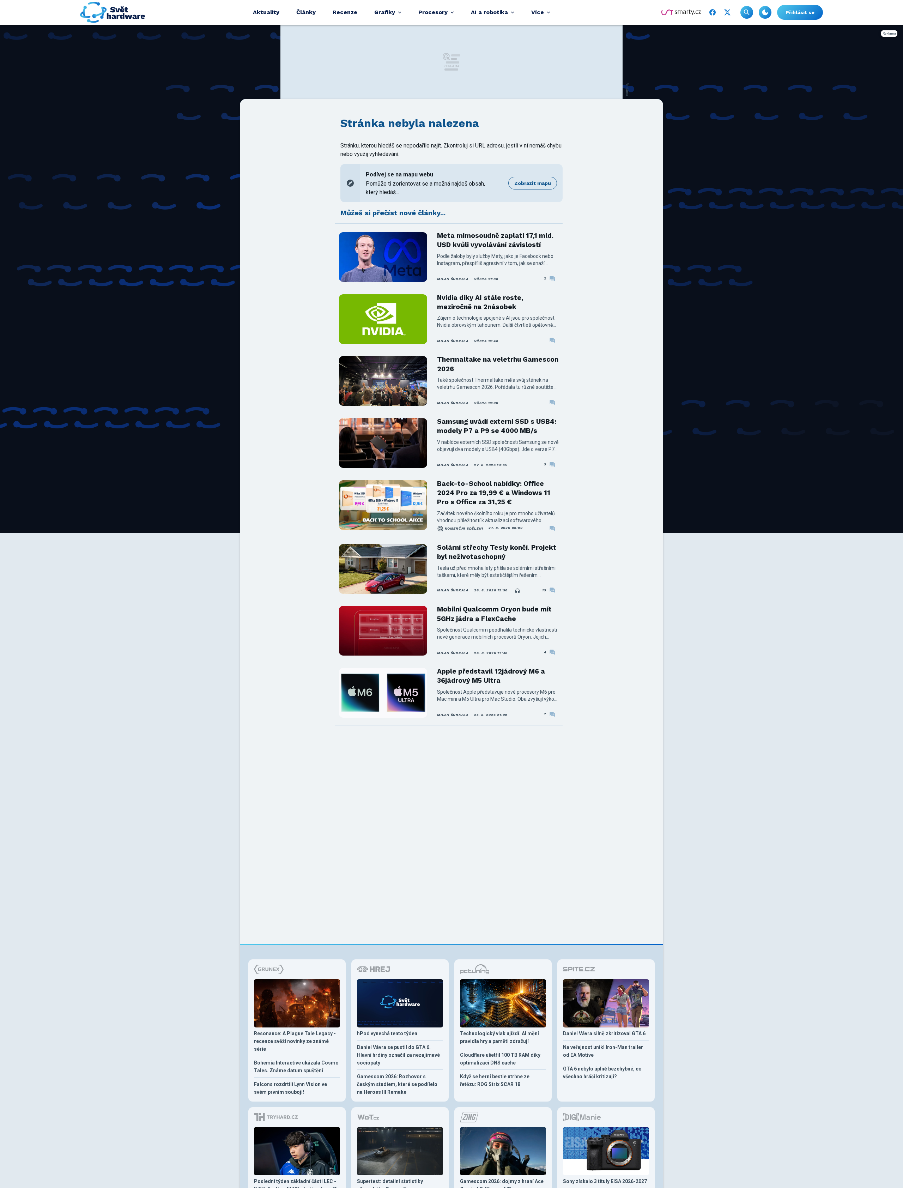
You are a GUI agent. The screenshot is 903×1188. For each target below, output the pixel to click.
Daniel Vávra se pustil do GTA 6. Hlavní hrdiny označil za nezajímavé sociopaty (398, 1055)
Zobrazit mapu (532, 183)
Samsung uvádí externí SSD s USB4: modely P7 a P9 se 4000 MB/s (496, 426)
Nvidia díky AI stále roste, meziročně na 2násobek (480, 302)
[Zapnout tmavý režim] (765, 12)
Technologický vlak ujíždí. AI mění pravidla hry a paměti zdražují (499, 1037)
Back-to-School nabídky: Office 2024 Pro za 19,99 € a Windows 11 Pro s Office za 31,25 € (493, 493)
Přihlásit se (800, 12)
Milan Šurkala (452, 279)
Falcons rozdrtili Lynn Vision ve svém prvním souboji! (290, 1088)
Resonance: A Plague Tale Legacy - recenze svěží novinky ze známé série (295, 1041)
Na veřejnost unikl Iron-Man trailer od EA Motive (603, 1051)
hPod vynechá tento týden (387, 1033)
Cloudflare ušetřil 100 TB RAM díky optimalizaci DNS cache (500, 1059)
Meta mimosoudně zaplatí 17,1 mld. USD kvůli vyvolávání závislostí (495, 240)
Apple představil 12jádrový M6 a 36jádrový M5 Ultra (491, 676)
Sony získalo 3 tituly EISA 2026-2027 (605, 1181)
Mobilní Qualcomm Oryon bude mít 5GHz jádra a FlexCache (494, 613)
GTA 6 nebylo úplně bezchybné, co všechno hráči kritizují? (602, 1072)
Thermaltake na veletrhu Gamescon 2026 (497, 364)
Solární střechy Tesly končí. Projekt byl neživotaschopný (496, 552)
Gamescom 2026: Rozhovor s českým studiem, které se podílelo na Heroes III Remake (397, 1084)
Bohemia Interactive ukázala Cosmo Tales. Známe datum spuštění (296, 1066)
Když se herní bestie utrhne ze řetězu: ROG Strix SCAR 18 (494, 1080)
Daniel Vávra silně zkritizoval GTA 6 (604, 1033)
